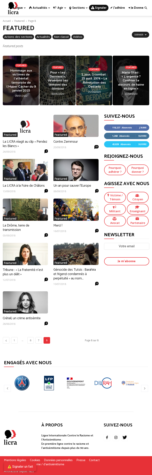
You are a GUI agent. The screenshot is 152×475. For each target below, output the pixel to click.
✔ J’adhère (117, 7)
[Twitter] (125, 438)
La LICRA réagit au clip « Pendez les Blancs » (25, 144)
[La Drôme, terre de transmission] (25, 210)
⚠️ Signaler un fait (20, 466)
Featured (19, 21)
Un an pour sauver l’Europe (72, 185)
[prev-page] (6, 340)
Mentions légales (15, 460)
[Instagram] (116, 438)
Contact (94, 460)
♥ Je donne (135, 7)
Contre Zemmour (65, 141)
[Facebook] (107, 438)
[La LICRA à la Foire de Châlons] (25, 170)
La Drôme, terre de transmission (16, 228)
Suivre (142, 135)
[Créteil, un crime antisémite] (25, 302)
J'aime (142, 127)
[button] (145, 8)
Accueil (7, 21)
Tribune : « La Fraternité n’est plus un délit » (23, 272)
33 (96, 146)
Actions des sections (18, 37)
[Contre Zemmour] (76, 126)
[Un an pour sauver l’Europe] (76, 170)
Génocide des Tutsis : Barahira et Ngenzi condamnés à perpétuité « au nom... (74, 274)
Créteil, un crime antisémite (22, 318)
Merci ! (57, 225)
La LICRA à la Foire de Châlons (24, 185)
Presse (80, 460)
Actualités (43, 37)
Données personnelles (58, 460)
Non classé (61, 37)
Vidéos (77, 37)
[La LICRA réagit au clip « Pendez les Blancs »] (25, 126)
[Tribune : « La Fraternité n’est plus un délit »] (25, 254)
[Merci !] (76, 210)
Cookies (35, 460)
